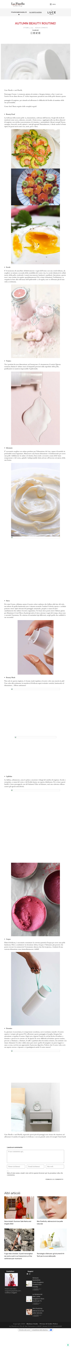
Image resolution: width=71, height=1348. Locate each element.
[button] (31, 33)
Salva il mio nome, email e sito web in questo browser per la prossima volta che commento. (35, 1174)
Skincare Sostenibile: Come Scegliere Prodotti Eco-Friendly (38, 1282)
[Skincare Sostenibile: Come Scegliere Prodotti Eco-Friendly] (29, 1284)
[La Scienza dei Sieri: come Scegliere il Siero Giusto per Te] (29, 1299)
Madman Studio (32, 1324)
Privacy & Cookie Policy (49, 1324)
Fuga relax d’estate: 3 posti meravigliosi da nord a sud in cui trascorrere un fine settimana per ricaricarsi (18, 1256)
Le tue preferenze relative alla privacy (40, 1329)
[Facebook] (27, 1274)
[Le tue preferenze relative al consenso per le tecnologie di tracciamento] (68, 1345)
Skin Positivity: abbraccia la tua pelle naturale (38, 1311)
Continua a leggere (11, 1292)
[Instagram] (29, 1274)
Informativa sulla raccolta (24, 1329)
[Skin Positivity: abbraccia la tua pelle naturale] (29, 1312)
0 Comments (36, 1304)
